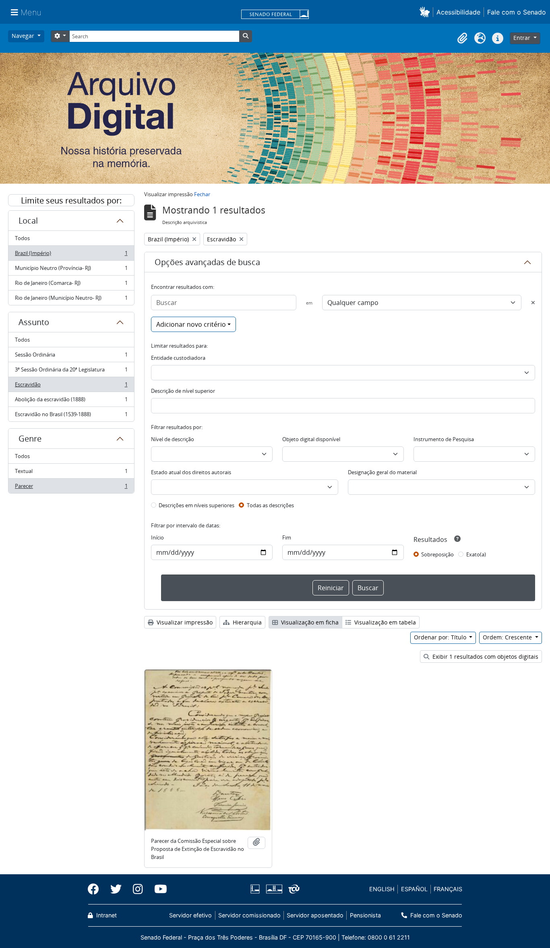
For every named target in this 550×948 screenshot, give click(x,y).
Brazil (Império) (71, 255)
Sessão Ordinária (71, 356)
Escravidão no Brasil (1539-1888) (71, 416)
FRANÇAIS (448, 889)
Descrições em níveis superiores (196, 505)
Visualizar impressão (184, 622)
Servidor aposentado (315, 915)
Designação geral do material (382, 472)
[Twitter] (116, 889)
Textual (71, 473)
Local (28, 220)
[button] (426, 11)
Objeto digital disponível (311, 439)
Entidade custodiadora (178, 357)
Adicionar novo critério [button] (191, 324)
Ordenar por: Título (441, 637)
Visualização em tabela (384, 622)
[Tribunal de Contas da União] (292, 889)
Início (157, 537)
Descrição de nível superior (183, 390)
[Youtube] (158, 889)
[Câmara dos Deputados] (256, 889)
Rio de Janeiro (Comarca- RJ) (71, 284)
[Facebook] (96, 889)
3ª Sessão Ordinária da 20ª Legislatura (71, 371)
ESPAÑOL (414, 889)
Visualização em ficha (309, 622)
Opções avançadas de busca (207, 262)
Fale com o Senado (516, 12)
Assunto (34, 322)
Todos (22, 238)
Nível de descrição (172, 439)
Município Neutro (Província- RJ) (71, 270)
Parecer (71, 487)
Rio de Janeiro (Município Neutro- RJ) (71, 299)
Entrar (522, 37)
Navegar (24, 35)
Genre (30, 438)
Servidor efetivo (190, 915)
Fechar (202, 194)
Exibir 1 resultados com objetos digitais (484, 656)
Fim (286, 537)
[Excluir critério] (533, 303)
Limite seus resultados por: (71, 200)
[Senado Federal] (275, 15)
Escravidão (71, 386)
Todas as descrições (270, 505)
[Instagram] (138, 889)
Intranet (106, 915)
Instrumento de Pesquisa (444, 439)
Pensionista (365, 915)
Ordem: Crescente (508, 637)
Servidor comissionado (249, 915)
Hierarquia (246, 622)
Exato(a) (476, 554)
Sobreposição (437, 554)
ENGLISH (382, 889)
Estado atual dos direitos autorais (191, 472)
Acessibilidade (458, 12)
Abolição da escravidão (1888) (71, 401)
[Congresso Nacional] (274, 889)
